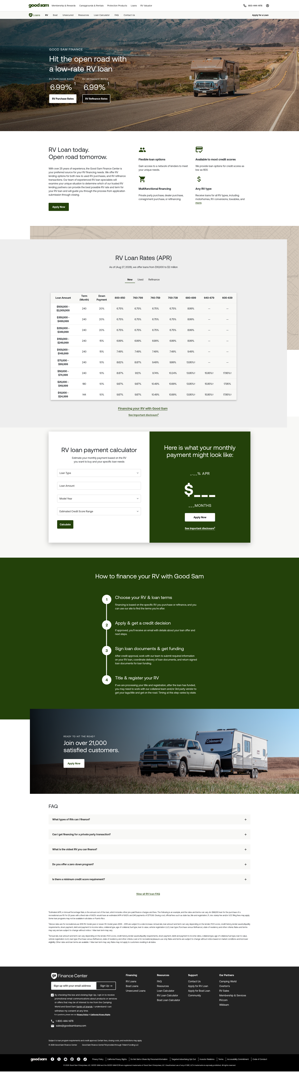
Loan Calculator (102, 15)
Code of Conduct (260, 1059)
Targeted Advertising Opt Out (183, 1059)
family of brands (84, 1006)
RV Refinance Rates (96, 98)
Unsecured (68, 15)
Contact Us (129, 15)
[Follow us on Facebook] (52, 1059)
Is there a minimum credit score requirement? (78, 879)
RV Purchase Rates (63, 98)
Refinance (154, 279)
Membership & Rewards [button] (64, 5)
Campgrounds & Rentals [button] (91, 5)
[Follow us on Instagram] (78, 1059)
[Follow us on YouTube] (65, 1059)
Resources (83, 15)
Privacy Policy (82, 1014)
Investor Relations (207, 1059)
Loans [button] (134, 5)
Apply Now (58, 206)
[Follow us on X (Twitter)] (59, 1059)
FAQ (117, 15)
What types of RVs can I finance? (71, 819)
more (198, 202)
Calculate (65, 524)
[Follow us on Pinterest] (72, 1059)
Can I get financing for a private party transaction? (81, 834)
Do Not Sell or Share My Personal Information (149, 1059)
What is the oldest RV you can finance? (74, 849)
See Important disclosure (143, 415)
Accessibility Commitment (238, 1059)
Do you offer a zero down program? (73, 864)
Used (140, 279)
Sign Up (104, 985)
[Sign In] (267, 5)
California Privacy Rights (100, 1014)
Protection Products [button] (117, 5)
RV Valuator (146, 5)
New (130, 279)
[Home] (34, 15)
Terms (220, 1059)
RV (46, 15)
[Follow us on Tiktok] (85, 1059)
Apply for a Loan (260, 15)
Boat (55, 15)
